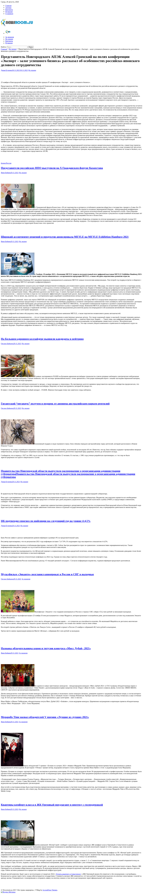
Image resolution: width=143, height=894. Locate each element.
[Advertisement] (71, 75)
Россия (8, 163)
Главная (8, 6)
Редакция (9, 12)
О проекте (9, 14)
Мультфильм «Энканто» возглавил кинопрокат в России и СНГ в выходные (47, 574)
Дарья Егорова (6, 70)
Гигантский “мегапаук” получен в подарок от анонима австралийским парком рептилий (55, 403)
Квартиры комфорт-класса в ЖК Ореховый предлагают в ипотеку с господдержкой (52, 804)
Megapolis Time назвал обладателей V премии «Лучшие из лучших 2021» (45, 717)
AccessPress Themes (49, 890)
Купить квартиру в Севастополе (68, 874)
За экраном (9, 37)
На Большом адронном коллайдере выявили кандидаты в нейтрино (42, 338)
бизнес (3, 163)
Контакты (9, 10)
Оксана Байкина (7, 344)
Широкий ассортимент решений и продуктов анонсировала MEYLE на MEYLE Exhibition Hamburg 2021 (65, 236)
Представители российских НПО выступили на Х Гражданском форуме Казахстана (52, 167)
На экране (9, 39)
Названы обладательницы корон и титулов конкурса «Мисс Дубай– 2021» (46, 648)
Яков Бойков (6, 173)
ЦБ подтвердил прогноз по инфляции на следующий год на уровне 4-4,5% (45, 520)
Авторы (8, 8)
